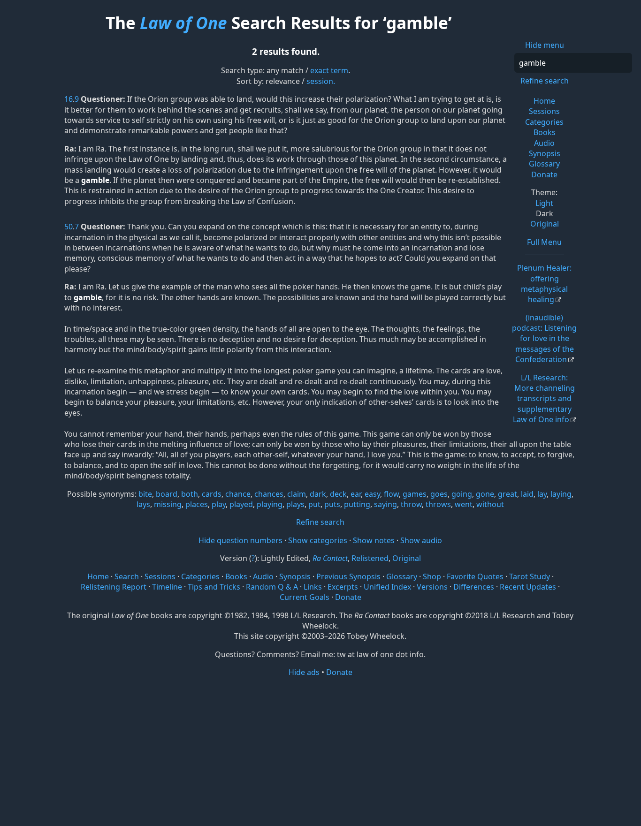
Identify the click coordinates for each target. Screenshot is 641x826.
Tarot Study (529, 576)
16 (68, 99)
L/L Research (544, 398)
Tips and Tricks (214, 587)
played (241, 504)
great (507, 494)
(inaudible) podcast (544, 338)
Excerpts (343, 587)
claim (296, 494)
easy (372, 494)
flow (391, 494)
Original (544, 224)
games (415, 494)
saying (385, 504)
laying (561, 494)
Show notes (374, 540)
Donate (544, 174)
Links (313, 587)
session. (320, 81)
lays (143, 504)
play (219, 504)
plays (295, 504)
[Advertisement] (320, 751)
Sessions (544, 111)
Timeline (167, 587)
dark (318, 494)
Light (544, 203)
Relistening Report (113, 587)
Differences (473, 587)
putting (357, 504)
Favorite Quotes (475, 576)
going (461, 494)
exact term (329, 70)
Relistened (370, 558)
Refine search (544, 81)
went (464, 504)
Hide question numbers (240, 540)
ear (356, 494)
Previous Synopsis (348, 576)
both (189, 494)
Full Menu (544, 242)
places (196, 504)
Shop (432, 576)
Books (545, 132)
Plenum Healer (544, 283)
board (166, 494)
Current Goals (304, 597)
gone (485, 494)
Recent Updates (528, 587)
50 (68, 226)
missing (168, 504)
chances (268, 494)
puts (332, 504)
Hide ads (304, 672)
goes (439, 494)
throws (438, 504)
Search (126, 576)
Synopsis (544, 153)
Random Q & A (272, 587)
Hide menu (544, 45)
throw (411, 504)
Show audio (421, 540)
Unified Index (387, 587)
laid (527, 494)
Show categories (317, 540)
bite (145, 494)
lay (542, 494)
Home (544, 101)
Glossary (544, 164)
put (314, 504)
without (490, 504)
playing (269, 504)
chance (238, 494)
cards (211, 494)
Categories (544, 122)
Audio (544, 143)
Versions (432, 587)
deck (338, 494)
